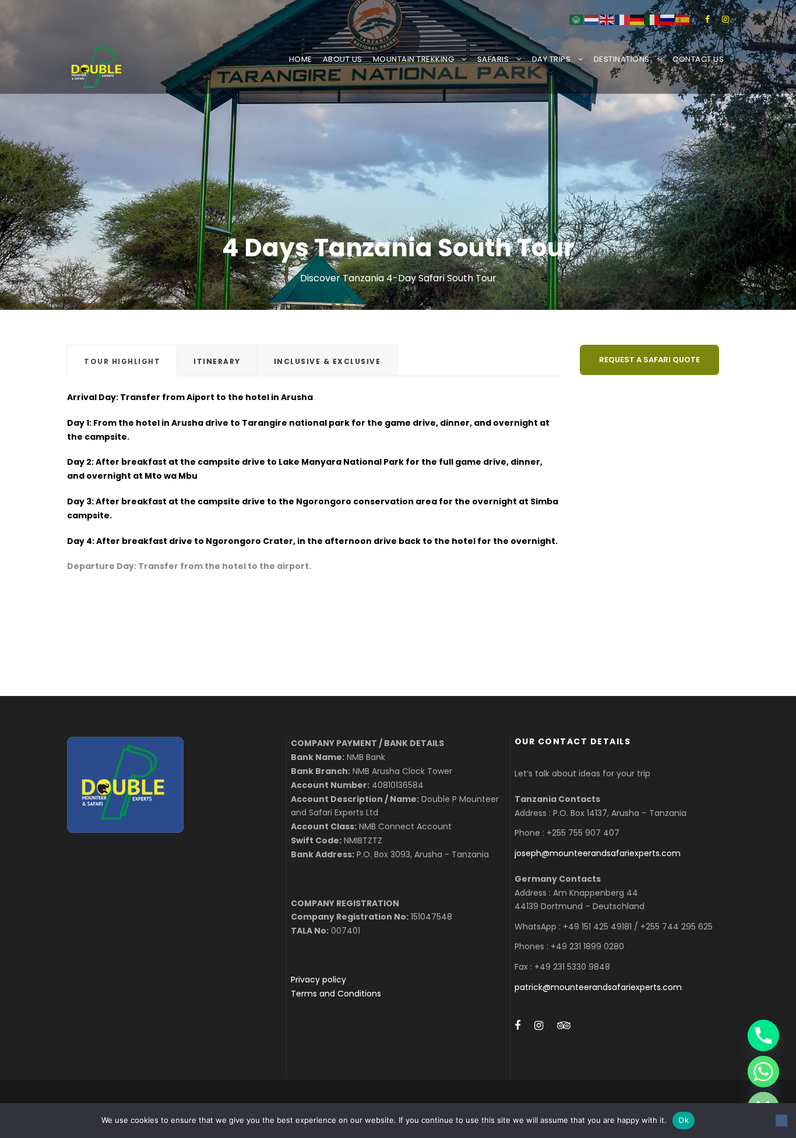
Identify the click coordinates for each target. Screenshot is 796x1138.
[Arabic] (576, 19)
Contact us (698, 59)
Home (300, 59)
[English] (607, 19)
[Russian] (667, 19)
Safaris (493, 59)
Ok (683, 1120)
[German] (637, 19)
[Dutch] (592, 19)
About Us (342, 59)
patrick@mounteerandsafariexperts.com (598, 987)
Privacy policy (318, 979)
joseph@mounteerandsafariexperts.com (598, 853)
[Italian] (652, 19)
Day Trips (551, 59)
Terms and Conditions (336, 993)
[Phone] (763, 1035)
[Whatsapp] (763, 1071)
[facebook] (707, 19)
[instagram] (725, 19)
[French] (622, 19)
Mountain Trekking (414, 59)
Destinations (622, 59)
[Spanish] (683, 19)
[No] (781, 1120)
